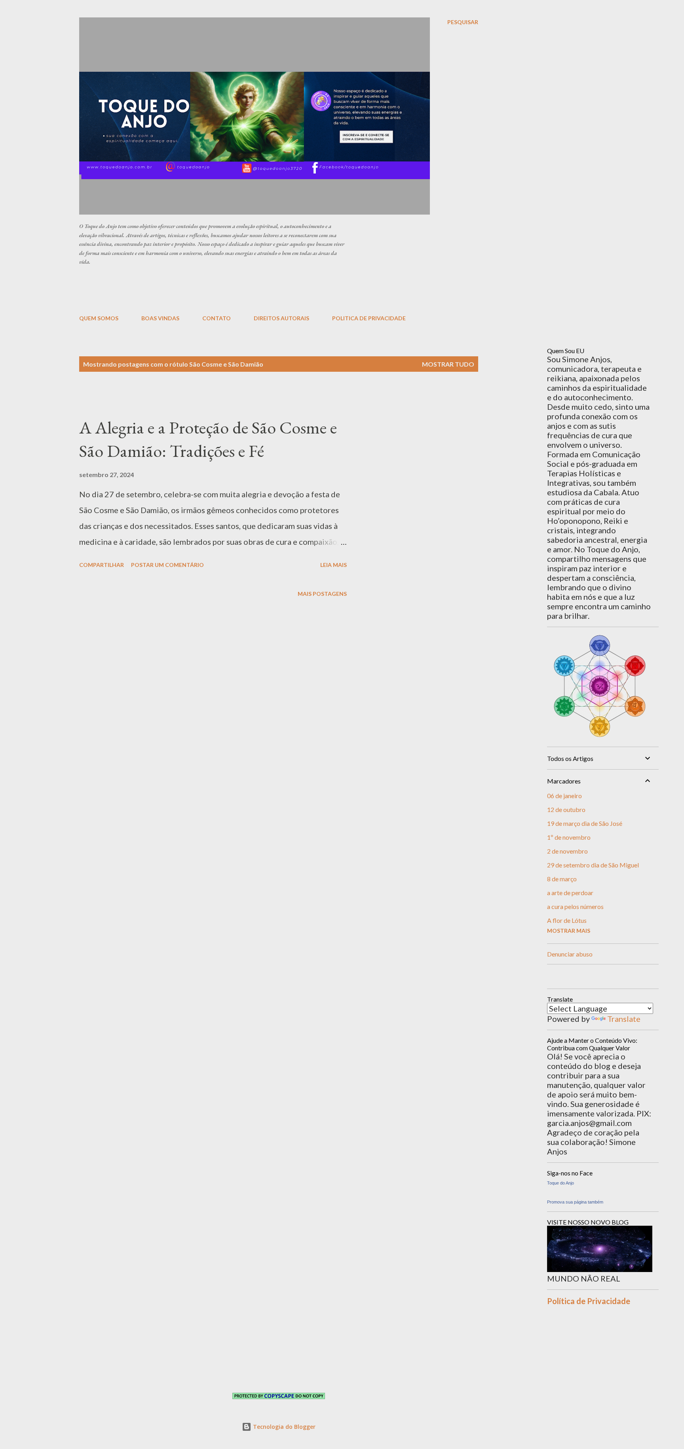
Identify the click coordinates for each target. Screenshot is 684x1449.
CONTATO (216, 318)
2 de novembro (567, 851)
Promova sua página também (575, 1202)
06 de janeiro (564, 795)
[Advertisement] (271, 289)
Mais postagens (322, 593)
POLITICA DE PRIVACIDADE (369, 318)
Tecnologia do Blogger (283, 1426)
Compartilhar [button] (101, 564)
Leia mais (333, 564)
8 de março (562, 878)
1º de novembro (569, 837)
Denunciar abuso (570, 954)
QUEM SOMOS (98, 318)
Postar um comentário (167, 564)
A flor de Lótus (567, 920)
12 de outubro (566, 809)
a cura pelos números (575, 906)
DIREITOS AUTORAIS (281, 318)
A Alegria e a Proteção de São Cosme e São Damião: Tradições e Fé (208, 439)
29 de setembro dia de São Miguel (593, 865)
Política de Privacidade (588, 1301)
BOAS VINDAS (160, 318)
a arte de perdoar (570, 892)
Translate (623, 1018)
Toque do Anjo (560, 1183)
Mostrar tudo (448, 364)
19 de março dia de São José (584, 823)
